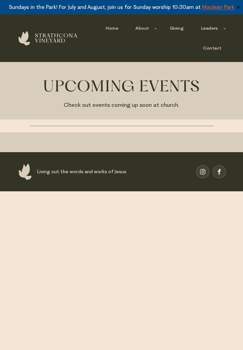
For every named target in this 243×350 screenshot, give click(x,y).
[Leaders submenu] (224, 28)
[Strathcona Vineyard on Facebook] (219, 171)
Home (111, 28)
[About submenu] (155, 28)
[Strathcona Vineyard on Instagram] (202, 171)
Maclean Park (218, 7)
